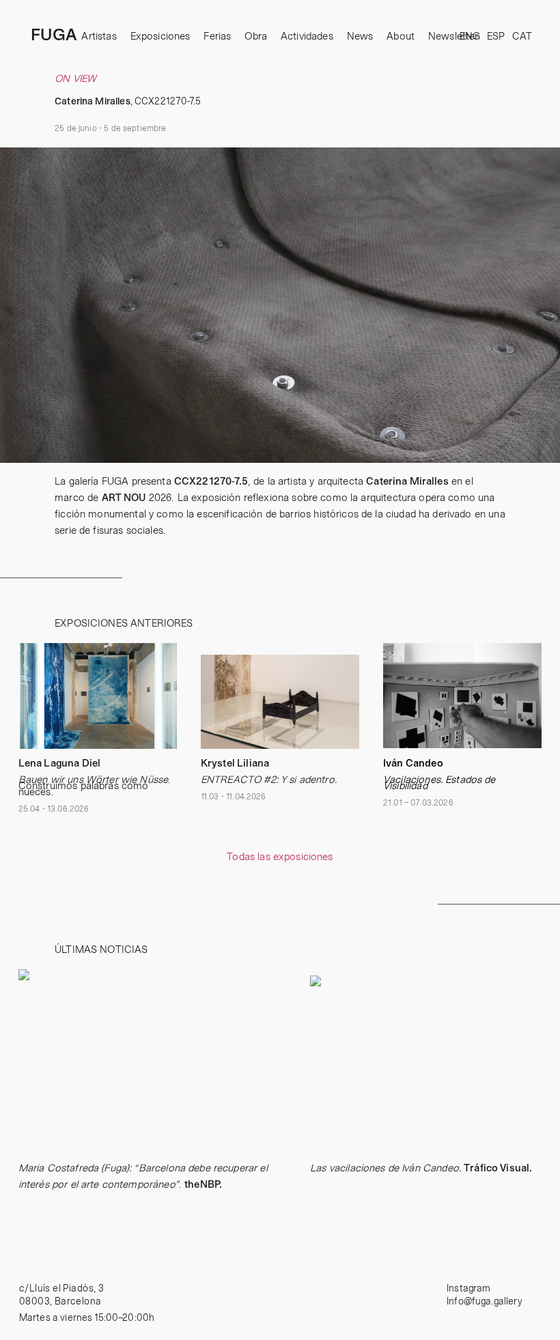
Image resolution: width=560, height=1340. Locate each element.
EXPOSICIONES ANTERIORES (124, 623)
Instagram (468, 1289)
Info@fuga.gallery (484, 1302)
